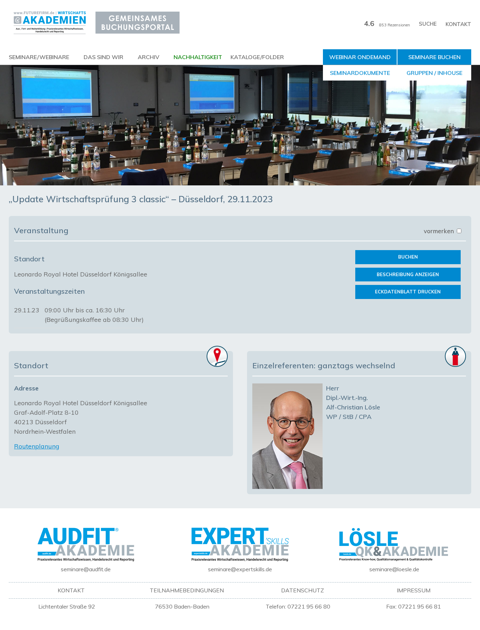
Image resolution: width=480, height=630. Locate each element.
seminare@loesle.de (394, 569)
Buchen (408, 257)
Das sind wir (103, 57)
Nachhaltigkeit (198, 57)
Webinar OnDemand (360, 57)
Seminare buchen (434, 57)
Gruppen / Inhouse (434, 72)
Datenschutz (302, 590)
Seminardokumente (360, 72)
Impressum (413, 590)
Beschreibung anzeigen (408, 274)
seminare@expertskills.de (240, 569)
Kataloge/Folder (257, 57)
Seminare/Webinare (39, 57)
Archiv (148, 57)
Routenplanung (36, 446)
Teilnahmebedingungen (187, 590)
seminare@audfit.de (86, 569)
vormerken (440, 231)
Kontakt (458, 24)
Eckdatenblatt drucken (408, 291)
